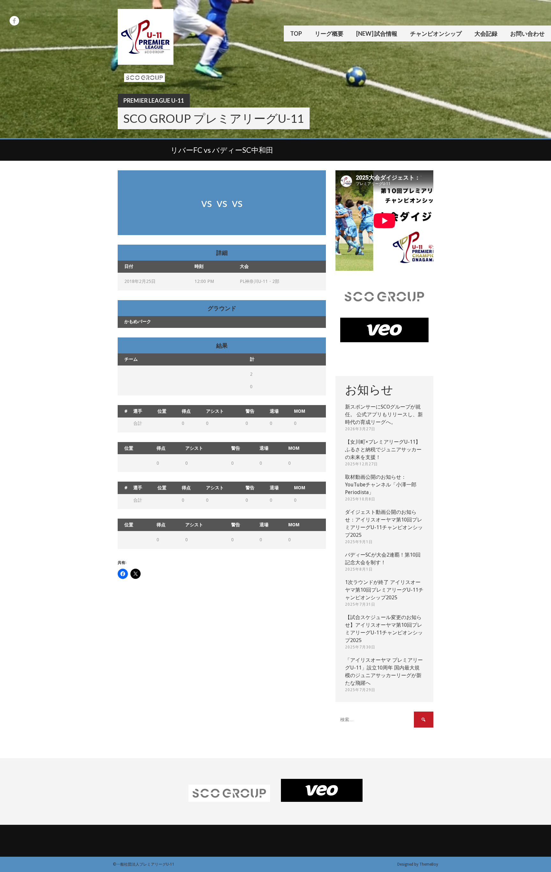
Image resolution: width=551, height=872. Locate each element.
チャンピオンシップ (436, 33)
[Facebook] (14, 21)
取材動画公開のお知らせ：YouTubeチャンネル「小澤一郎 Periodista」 (380, 484)
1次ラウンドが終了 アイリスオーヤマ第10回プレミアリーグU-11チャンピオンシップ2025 (384, 590)
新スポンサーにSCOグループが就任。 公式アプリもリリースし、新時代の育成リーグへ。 (384, 414)
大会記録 (485, 33)
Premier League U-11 (153, 100)
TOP (296, 33)
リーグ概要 (329, 33)
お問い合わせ (527, 33)
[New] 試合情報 (376, 33)
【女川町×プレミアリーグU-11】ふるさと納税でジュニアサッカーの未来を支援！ (383, 449)
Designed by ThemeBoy (417, 864)
